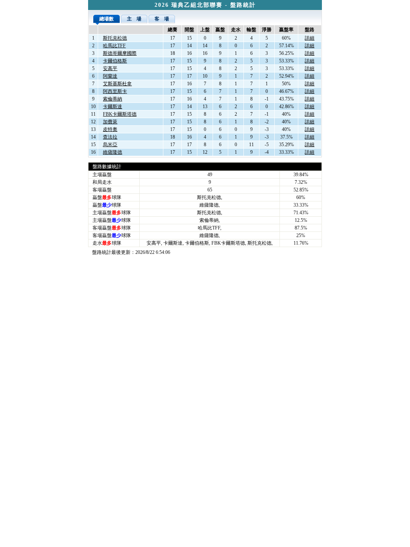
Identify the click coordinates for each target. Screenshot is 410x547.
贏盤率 (286, 29)
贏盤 (220, 29)
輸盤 (251, 29)
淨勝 (266, 29)
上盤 (205, 29)
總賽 (172, 29)
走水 (236, 29)
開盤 (189, 29)
